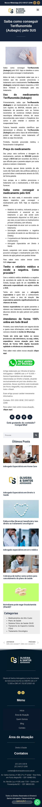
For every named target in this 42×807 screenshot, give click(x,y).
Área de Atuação (22, 715)
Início (22, 710)
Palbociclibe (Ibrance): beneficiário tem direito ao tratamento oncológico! (20, 522)
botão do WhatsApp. (27, 332)
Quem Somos (22, 719)
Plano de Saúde (14, 621)
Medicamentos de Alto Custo (20, 618)
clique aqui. (11, 262)
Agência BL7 (21, 801)
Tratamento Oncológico (18, 631)
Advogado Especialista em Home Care (20, 466)
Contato (22, 728)
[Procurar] (36, 435)
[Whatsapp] (34, 2)
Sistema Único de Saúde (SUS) (21, 623)
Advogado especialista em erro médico (20, 550)
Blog (22, 723)
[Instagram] (38, 2)
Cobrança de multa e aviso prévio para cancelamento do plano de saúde (20, 577)
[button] (38, 9)
